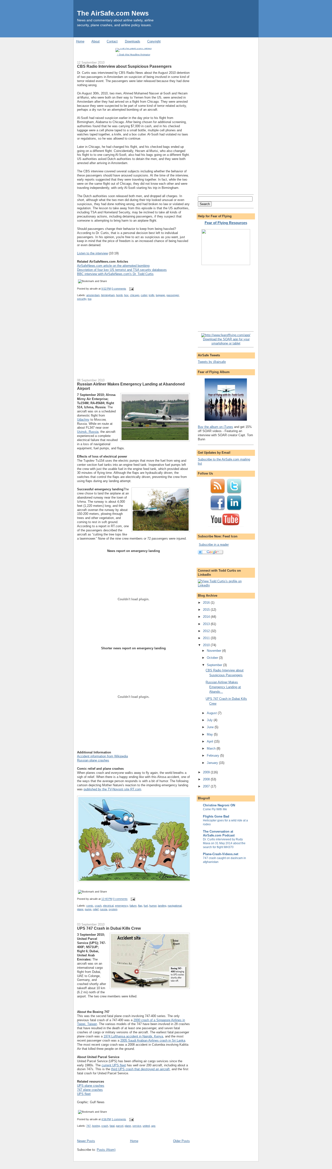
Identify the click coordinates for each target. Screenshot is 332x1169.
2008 (207, 779)
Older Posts (181, 1141)
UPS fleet (84, 1094)
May (210, 734)
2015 (207, 609)
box (126, 295)
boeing (96, 1125)
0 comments (119, 288)
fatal (112, 1125)
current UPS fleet (114, 1065)
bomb (119, 295)
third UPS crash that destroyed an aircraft (140, 1069)
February (213, 755)
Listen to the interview (92, 253)
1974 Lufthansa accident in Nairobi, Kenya (133, 1036)
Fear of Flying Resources (226, 223)
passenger (172, 295)
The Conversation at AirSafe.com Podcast (219, 833)
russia (103, 909)
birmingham (108, 295)
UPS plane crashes (90, 1085)
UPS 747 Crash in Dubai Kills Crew (109, 928)
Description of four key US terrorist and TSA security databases (122, 270)
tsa (89, 298)
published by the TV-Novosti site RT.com (112, 789)
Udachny (83, 419)
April (210, 741)
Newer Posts (86, 1141)
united (146, 1125)
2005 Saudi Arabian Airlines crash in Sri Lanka (152, 1040)
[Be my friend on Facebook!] (217, 509)
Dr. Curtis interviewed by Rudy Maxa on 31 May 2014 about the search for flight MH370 (224, 843)
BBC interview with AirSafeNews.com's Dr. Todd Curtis (115, 274)
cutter (144, 295)
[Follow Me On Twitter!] (234, 493)
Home (80, 41)
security (81, 298)
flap (140, 905)
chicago (134, 295)
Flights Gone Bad (216, 816)
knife (151, 295)
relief (95, 909)
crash (98, 905)
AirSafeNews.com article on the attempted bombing (113, 265)
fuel (146, 905)
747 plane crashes (90, 1090)
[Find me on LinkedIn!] (234, 509)
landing (162, 905)
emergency (121, 905)
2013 (207, 624)
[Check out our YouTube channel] (226, 526)
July (210, 720)
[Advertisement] (113, 342)
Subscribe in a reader (214, 544)
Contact (112, 41)
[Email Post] (131, 288)
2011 (207, 638)
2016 (207, 602)
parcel (119, 1125)
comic (89, 905)
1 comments (119, 1119)
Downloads (132, 41)
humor (153, 905)
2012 (207, 631)
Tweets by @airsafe (212, 362)
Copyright (154, 41)
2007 (207, 786)
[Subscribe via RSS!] (217, 493)
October (213, 658)
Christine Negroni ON (219, 805)
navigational (175, 905)
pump (88, 909)
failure (133, 905)
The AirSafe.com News (113, 13)
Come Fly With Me (215, 809)
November (214, 650)
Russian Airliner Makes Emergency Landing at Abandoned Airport (131, 386)
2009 (207, 772)
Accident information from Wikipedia (102, 756)
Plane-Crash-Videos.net (220, 854)
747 (88, 1125)
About (95, 41)
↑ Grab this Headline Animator (133, 54)
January (213, 763)
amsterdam (93, 295)
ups (153, 1125)
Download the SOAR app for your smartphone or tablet (226, 341)
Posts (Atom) (106, 1150)
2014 (207, 616)
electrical (108, 905)
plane (80, 909)
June (211, 727)
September (215, 665)
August (212, 713)
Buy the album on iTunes (215, 427)
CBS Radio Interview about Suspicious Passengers (124, 66)
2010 (207, 645)
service (136, 1125)
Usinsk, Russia (87, 432)
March (212, 748)
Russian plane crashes (93, 760)
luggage (160, 295)
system (113, 909)
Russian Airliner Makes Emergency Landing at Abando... (223, 686)
